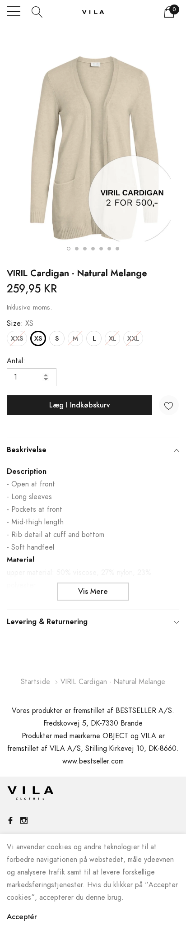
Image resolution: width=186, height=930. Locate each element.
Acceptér (22, 917)
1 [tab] (68, 248)
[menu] (13, 11)
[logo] (93, 11)
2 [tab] (77, 248)
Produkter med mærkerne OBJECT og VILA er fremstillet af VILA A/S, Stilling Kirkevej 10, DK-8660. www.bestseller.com (93, 748)
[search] (37, 11)
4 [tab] (93, 248)
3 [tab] (85, 248)
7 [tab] (117, 248)
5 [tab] (101, 248)
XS (38, 339)
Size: (20, 323)
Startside (35, 681)
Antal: (16, 361)
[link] (30, 795)
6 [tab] (109, 248)
